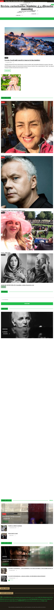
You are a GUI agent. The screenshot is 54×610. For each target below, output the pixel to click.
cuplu (39, 597)
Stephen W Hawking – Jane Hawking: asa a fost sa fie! (14, 559)
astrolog (18, 597)
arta (13, 597)
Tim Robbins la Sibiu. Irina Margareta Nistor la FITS (13, 210)
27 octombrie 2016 (29, 1)
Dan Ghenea (43, 597)
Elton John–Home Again (7, 490)
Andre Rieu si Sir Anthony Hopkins (10, 411)
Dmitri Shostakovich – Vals (8, 463)
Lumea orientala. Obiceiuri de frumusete (13, 2)
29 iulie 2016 (19, 12)
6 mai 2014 (5, 360)
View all (3, 286)
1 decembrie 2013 (6, 465)
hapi (30, 599)
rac (8, 600)
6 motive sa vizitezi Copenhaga (11, 4)
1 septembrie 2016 (23, 4)
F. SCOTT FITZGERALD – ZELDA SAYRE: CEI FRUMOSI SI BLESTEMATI (26, 576)
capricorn (33, 597)
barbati (27, 597)
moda (5, 600)
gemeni (27, 599)
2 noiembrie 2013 (6, 492)
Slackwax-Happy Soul (7, 437)
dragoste (2, 599)
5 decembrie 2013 (6, 439)
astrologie (22, 597)
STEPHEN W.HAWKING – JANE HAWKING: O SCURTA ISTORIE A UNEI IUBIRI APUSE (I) (30, 568)
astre (15, 597)
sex (25, 600)
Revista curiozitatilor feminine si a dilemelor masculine (27, 7)
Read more (7, 70)
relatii (13, 600)
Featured (2, 102)
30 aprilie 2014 (6, 386)
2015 (3, 597)
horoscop (34, 599)
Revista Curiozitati (4, 104)
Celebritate (3, 254)
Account (52, 1)
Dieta (52, 597)
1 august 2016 (33, 10)
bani (25, 597)
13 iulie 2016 (33, 13)
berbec (30, 597)
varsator (37, 600)
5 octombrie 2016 (27, 2)
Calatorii (6, 57)
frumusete (17, 599)
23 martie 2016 (12, 570)
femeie (8, 599)
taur (33, 600)
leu (3, 600)
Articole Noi (5, 556)
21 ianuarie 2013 (9, 62)
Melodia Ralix (5, 355)
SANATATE (21, 601)
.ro (1, 597)
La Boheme (4, 331)
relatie (11, 600)
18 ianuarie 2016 (12, 578)
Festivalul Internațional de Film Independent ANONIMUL (17, 10)
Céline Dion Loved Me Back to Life (10, 384)
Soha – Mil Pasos (6, 358)
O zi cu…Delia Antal (5, 252)
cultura (36, 597)
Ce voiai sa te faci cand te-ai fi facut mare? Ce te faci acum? (17, 13)
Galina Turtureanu (22, 599)
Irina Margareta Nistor (42, 599)
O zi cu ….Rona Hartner (10, 12)
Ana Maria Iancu (8, 597)
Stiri (2, 159)
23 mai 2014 (5, 333)
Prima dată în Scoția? (9, 15)
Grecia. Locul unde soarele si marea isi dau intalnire (22, 60)
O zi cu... (2, 212)
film (13, 599)
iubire (48, 599)
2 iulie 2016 (18, 15)
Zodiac (43, 600)
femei (5, 599)
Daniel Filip (48, 597)
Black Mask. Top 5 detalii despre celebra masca (14, 1)
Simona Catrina (29, 600)
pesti (7, 600)
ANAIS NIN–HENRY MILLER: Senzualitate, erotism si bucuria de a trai (17, 285)
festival (11, 599)
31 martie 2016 (6, 561)
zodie (46, 600)
